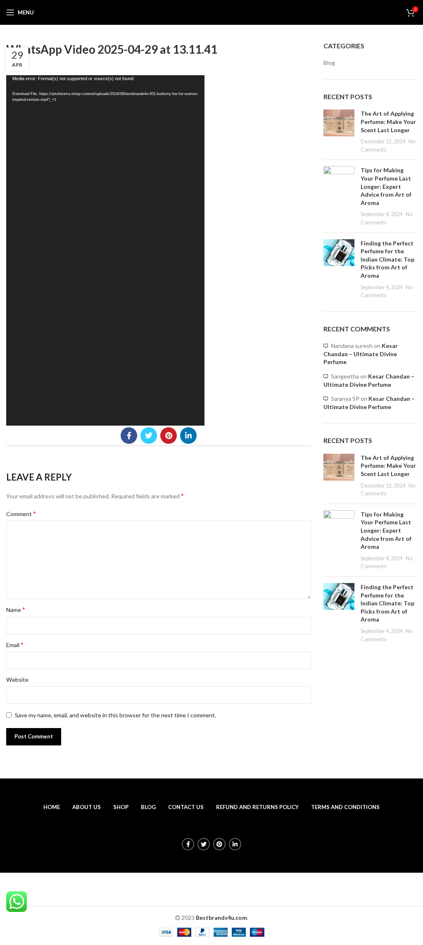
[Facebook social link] (129, 435)
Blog (329, 62)
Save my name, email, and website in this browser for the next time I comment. (115, 715)
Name (15, 609)
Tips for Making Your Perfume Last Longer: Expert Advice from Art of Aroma (386, 186)
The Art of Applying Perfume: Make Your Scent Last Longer (388, 121)
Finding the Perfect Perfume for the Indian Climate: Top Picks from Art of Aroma (387, 259)
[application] (105, 250)
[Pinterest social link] (168, 435)
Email (15, 644)
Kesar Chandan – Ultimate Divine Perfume (360, 353)
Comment (21, 513)
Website (17, 679)
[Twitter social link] (148, 435)
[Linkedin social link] (188, 435)
